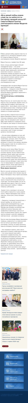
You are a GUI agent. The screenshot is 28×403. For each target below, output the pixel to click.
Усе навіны (5, 346)
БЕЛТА (17, 395)
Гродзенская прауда (7, 254)
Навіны (9, 11)
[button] (2, 7)
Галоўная (3, 11)
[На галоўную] (3, 2)
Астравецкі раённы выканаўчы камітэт (16, 2)
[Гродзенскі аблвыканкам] (24, 7)
